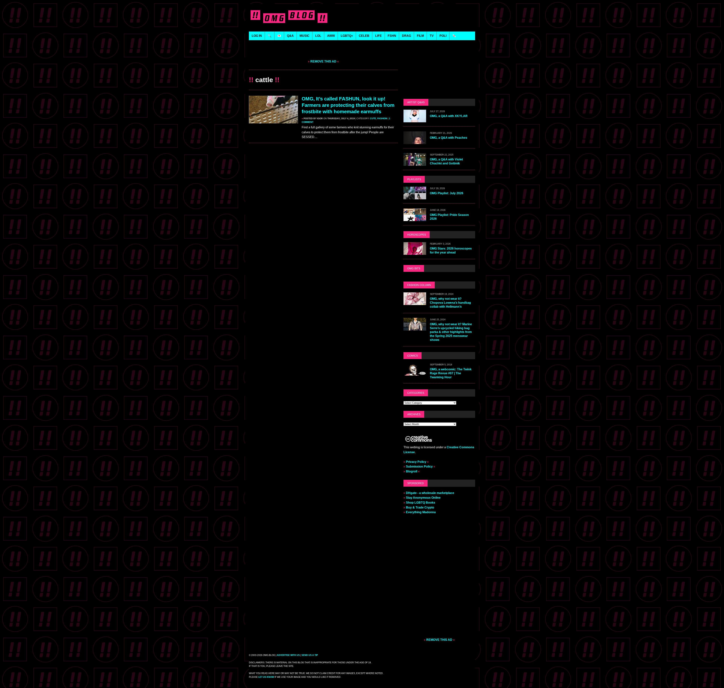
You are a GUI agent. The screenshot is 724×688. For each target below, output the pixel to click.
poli (442, 35)
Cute (373, 118)
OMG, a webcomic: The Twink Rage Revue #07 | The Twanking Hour (451, 373)
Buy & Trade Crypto (420, 507)
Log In (257, 35)
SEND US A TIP (309, 655)
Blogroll (411, 471)
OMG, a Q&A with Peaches (448, 137)
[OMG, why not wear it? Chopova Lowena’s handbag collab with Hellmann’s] (414, 302)
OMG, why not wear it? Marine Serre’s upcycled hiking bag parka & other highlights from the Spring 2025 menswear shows (451, 332)
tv (432, 35)
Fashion (382, 118)
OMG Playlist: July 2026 (446, 193)
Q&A (290, 35)
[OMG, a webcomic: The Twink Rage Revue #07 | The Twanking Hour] (414, 373)
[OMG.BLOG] (289, 16)
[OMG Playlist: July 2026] (414, 197)
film (420, 35)
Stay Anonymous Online (423, 497)
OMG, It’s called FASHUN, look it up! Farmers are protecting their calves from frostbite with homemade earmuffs (348, 105)
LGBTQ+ (347, 35)
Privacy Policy (416, 461)
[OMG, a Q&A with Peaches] (414, 141)
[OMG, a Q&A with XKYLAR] (414, 120)
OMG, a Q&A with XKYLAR (449, 116)
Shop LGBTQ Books (420, 502)
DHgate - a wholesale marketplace (430, 493)
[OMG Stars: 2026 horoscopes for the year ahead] (414, 252)
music (304, 35)
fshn (392, 35)
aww (331, 35)
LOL (318, 35)
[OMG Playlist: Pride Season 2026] (414, 218)
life (378, 35)
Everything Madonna (421, 512)
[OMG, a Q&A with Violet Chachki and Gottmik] (414, 163)
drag (406, 35)
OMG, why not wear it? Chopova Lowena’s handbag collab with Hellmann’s (450, 302)
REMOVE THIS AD (323, 61)
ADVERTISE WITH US (288, 655)
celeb (364, 35)
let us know (266, 677)
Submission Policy (419, 466)
